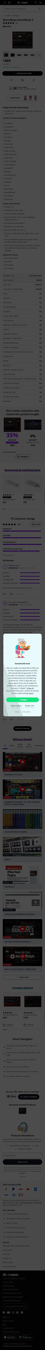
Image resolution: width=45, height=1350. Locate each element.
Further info (29, 706)
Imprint (17, 711)
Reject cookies (16, 706)
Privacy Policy (26, 711)
